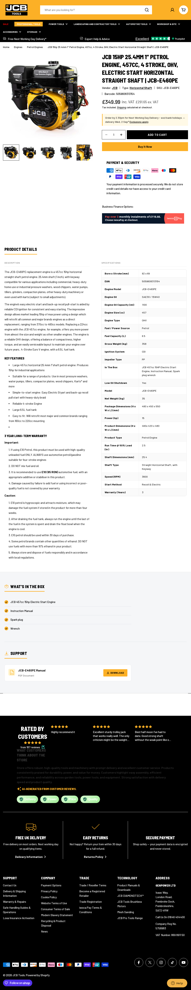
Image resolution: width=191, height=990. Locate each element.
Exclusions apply (139, 121)
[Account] (172, 10)
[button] (108, 748)
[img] (32, 742)
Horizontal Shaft (141, 87)
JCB (115, 87)
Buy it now (145, 146)
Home (6, 47)
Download (117, 672)
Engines (18, 47)
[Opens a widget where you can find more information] (177, 983)
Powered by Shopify (38, 975)
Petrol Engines (35, 47)
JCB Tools (18, 975)
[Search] (147, 10)
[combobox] (96, 9)
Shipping (121, 107)
